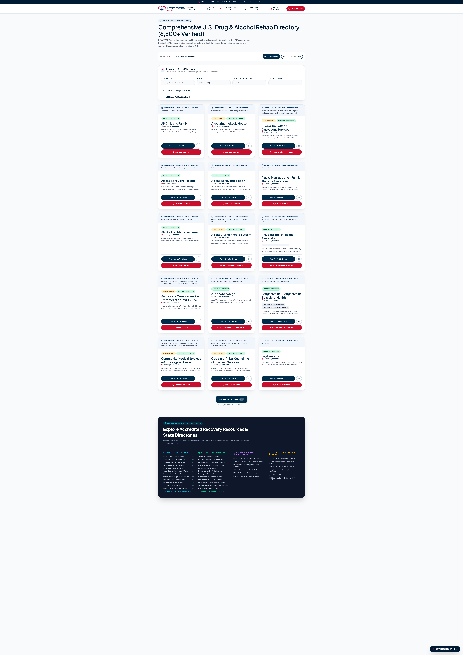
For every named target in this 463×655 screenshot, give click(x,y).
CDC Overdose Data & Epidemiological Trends (282, 479)
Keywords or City (169, 79)
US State (200, 79)
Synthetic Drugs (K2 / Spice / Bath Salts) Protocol (214, 485)
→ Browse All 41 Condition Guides (211, 492)
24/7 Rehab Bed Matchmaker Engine (282, 459)
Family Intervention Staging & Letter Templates (281, 471)
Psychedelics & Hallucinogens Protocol (211, 483)
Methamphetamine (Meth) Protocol (210, 471)
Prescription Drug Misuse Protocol (210, 480)
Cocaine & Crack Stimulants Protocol (211, 465)
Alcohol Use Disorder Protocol (208, 457)
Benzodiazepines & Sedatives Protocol (211, 462)
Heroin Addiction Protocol (207, 468)
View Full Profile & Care (178, 146)
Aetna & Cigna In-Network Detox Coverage (248, 462)
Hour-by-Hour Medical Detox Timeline (282, 467)
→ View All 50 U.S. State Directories (177, 492)
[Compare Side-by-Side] (198, 146)
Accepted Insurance (277, 79)
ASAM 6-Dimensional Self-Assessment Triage (282, 463)
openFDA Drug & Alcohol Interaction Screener (284, 475)
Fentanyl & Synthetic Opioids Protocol (211, 459)
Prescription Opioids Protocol (208, 474)
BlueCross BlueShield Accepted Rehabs (247, 459)
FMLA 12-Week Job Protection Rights (246, 473)
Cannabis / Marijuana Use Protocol (210, 477)
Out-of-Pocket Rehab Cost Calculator (246, 470)
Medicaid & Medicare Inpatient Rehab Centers (246, 466)
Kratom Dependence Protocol (208, 488)
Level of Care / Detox (242, 79)
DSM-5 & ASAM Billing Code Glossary (246, 476)
